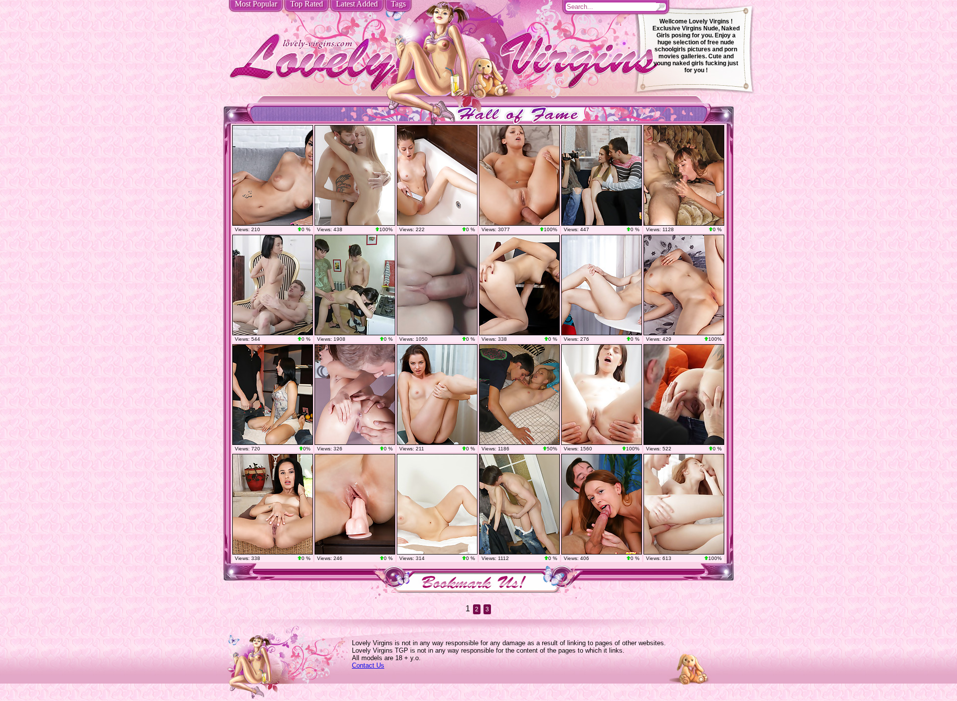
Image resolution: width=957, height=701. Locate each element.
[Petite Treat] (683, 285)
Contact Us (368, 665)
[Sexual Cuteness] (272, 175)
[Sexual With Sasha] (437, 504)
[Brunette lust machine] (355, 175)
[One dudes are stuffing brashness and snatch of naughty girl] (272, 394)
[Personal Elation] (272, 504)
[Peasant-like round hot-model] (355, 504)
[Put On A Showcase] (601, 285)
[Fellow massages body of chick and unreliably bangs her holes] (519, 394)
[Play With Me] (519, 285)
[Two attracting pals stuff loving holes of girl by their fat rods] (601, 175)
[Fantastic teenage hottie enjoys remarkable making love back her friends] (683, 504)
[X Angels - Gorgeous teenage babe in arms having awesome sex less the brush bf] (437, 285)
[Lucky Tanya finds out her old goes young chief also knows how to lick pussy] (683, 394)
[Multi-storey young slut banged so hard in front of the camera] (683, 175)
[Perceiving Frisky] (437, 394)
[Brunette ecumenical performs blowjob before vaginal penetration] (519, 504)
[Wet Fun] (437, 175)
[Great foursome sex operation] (601, 504)
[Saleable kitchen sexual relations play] (355, 394)
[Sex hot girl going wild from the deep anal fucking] (601, 394)
